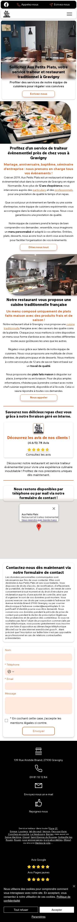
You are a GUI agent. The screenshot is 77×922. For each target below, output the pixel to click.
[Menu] (69, 14)
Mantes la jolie (42, 842)
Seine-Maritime (13, 837)
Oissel (26, 837)
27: (56, 828)
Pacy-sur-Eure (59, 831)
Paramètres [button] (38, 916)
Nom (8, 650)
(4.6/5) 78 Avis (38, 443)
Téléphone (12, 664)
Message (10, 693)
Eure (51, 828)
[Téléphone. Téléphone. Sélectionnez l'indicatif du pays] (11, 671)
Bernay (49, 834)
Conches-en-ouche (18, 834)
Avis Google (38, 859)
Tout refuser (21, 910)
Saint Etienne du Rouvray (44, 837)
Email (9, 679)
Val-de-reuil (35, 831)
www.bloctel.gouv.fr (46, 629)
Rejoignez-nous (38, 811)
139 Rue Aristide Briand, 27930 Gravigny (38, 760)
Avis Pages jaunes (39, 872)
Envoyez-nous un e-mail (38, 794)
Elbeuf (67, 839)
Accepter (57, 910)
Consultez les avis (38, 454)
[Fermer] (71, 888)
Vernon (46, 831)
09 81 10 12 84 (38, 777)
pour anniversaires (32, 839)
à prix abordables (53, 839)
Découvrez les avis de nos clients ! (38, 437)
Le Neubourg (37, 834)
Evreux (13, 831)
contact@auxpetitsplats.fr (46, 606)
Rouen (17, 839)
